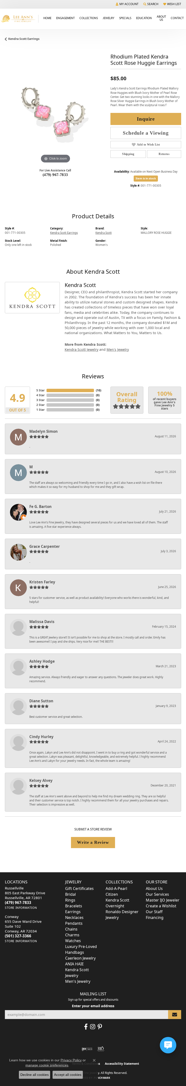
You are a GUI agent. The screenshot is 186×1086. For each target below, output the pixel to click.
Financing (154, 917)
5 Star (40, 390)
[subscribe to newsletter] (174, 1014)
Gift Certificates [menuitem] (79, 888)
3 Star (40, 400)
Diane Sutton (41, 700)
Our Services (157, 894)
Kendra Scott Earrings (23, 39)
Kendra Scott (103, 233)
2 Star (40, 405)
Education (144, 18)
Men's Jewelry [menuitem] (77, 981)
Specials (125, 18)
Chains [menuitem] (71, 929)
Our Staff (154, 911)
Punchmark (102, 1077)
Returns (164, 154)
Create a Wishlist (161, 906)
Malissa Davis (41, 621)
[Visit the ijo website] (87, 1049)
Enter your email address (93, 1006)
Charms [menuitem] (72, 935)
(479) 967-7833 (55, 175)
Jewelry (108, 18)
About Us (161, 18)
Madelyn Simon (43, 431)
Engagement (65, 18)
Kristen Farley (42, 582)
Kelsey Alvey (41, 780)
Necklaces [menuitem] (74, 917)
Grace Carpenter (44, 546)
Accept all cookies (67, 1075)
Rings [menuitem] (70, 900)
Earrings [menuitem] (73, 911)
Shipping (128, 154)
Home (47, 18)
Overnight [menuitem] (115, 906)
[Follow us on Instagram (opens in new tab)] (92, 1027)
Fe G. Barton (40, 506)
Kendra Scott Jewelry (81, 349)
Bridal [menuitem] (70, 894)
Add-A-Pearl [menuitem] (116, 888)
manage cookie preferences (46, 1065)
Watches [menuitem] (73, 940)
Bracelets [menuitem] (73, 906)
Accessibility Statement (122, 1064)
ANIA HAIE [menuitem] (74, 964)
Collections (88, 18)
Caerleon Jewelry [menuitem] (80, 958)
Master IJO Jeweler (162, 900)
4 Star (40, 395)
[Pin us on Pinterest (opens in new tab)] (100, 1027)
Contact (177, 18)
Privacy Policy (71, 1060)
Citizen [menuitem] (112, 894)
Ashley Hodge (42, 661)
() (98, 390)
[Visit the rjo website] (100, 1049)
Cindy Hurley (41, 736)
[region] (55, 114)
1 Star (40, 410)
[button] (127, 4)
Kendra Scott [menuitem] (117, 900)
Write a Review (93, 842)
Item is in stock (146, 178)
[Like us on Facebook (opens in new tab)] (86, 1027)
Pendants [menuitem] (74, 923)
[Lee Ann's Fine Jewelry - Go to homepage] (19, 19)
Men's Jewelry (118, 349)
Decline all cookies (34, 1075)
